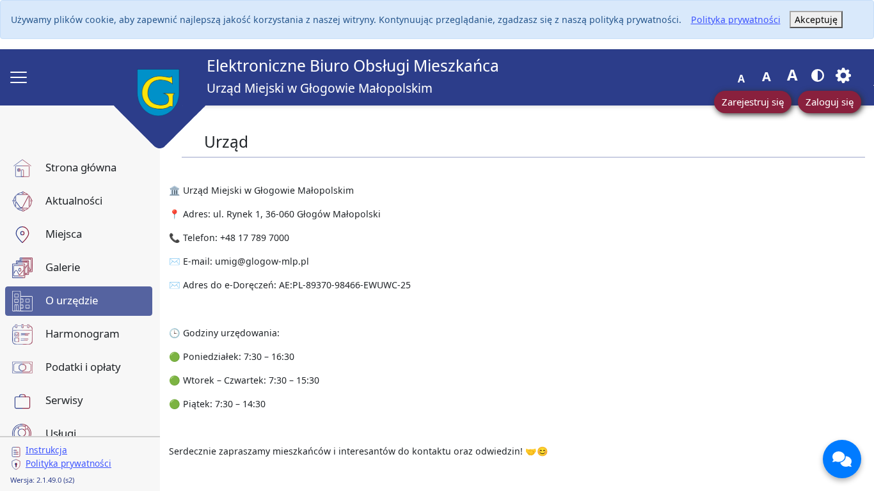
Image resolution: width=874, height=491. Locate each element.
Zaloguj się (830, 101)
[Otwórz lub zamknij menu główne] (18, 77)
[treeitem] (78, 168)
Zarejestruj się (753, 101)
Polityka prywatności (736, 19)
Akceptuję (816, 19)
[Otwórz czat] (842, 459)
